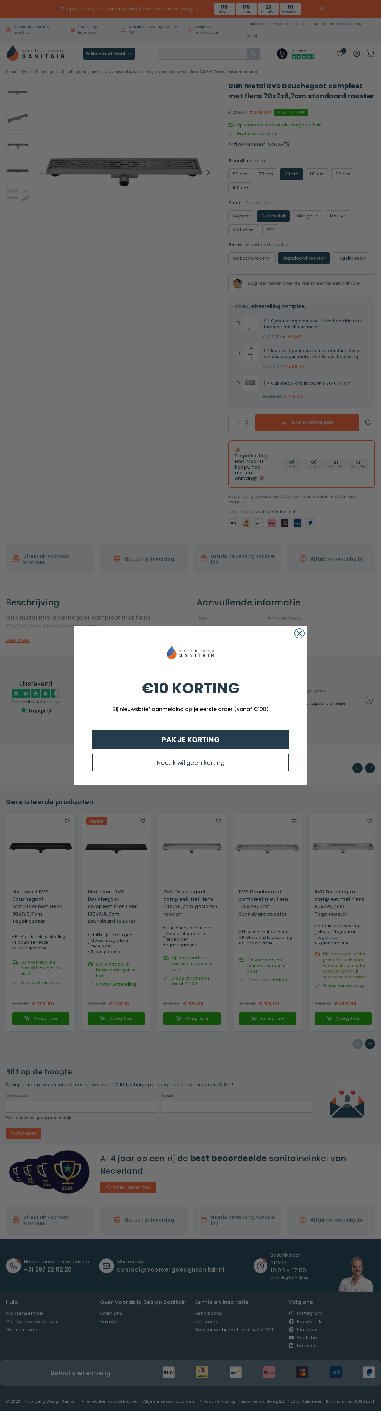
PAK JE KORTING (191, 740)
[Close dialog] (299, 633)
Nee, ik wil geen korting (191, 763)
